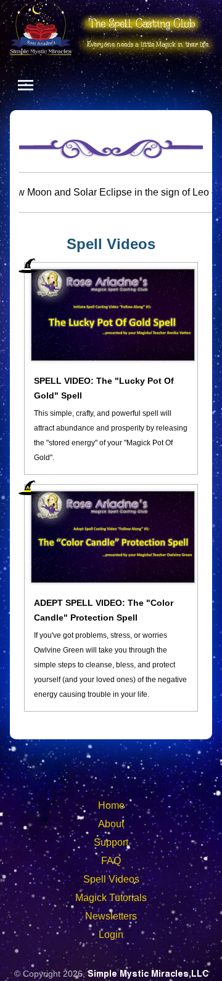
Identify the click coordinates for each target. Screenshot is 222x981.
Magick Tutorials (111, 897)
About (111, 824)
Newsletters (111, 916)
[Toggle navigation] (25, 85)
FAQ (111, 861)
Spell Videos (111, 879)
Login (111, 934)
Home (111, 805)
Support (111, 842)
